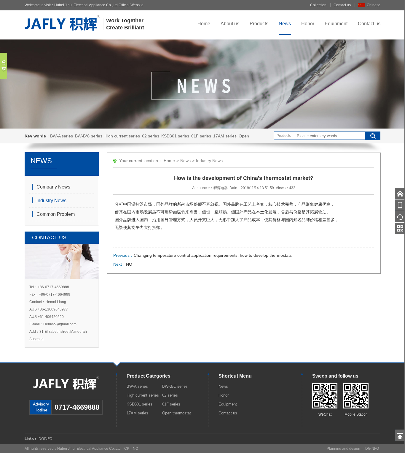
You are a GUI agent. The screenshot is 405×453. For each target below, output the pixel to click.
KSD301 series (175, 136)
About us (230, 23)
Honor (307, 23)
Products (259, 23)
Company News (53, 186)
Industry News (51, 200)
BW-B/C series (88, 136)
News (285, 23)
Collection (318, 5)
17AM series (225, 136)
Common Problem (55, 214)
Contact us (342, 5)
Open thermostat (176, 413)
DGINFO (45, 439)
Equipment (336, 23)
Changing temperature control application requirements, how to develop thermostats (213, 255)
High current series (122, 136)
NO (129, 264)
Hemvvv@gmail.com (59, 324)
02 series (150, 136)
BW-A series (61, 136)
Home (203, 23)
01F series (201, 136)
